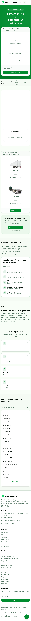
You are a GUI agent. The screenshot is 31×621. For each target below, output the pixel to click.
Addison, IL (6, 418)
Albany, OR (6, 432)
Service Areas (3, 82)
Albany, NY (6, 435)
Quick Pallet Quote (6, 567)
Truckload (4, 537)
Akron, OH (6, 422)
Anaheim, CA (7, 477)
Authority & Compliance (7, 556)
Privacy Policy (13, 612)
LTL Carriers (4, 572)
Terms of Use (22, 612)
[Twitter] (2, 506)
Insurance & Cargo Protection (9, 558)
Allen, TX (6, 455)
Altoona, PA (6, 468)
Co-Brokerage (5, 546)
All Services (4, 532)
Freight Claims (5, 561)
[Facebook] (5, 506)
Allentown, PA (7, 458)
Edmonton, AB (10, 82)
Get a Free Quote (14, 228)
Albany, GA (6, 428)
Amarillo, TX (7, 471)
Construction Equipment (8, 542)
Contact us (4, 583)
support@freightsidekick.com (12, 520)
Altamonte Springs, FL (10, 464)
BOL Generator (5, 574)
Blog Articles (4, 579)
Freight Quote (5, 570)
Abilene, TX (6, 415)
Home (7, 612)
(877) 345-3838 (8, 518)
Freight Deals (5, 581)
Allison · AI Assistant (7, 565)
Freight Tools (4, 577)
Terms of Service (10, 616)
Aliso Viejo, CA (7, 451)
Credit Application (6, 563)
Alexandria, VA (7, 441)
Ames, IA (6, 474)
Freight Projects (5, 539)
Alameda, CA (7, 425)
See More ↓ (15, 481)
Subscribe (15, 600)
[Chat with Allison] (26, 616)
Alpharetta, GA (7, 461)
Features (3, 554)
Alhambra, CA (7, 448)
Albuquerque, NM (8, 438)
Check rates (16, 72)
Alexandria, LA (7, 445)
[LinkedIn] (8, 506)
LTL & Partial (4, 535)
